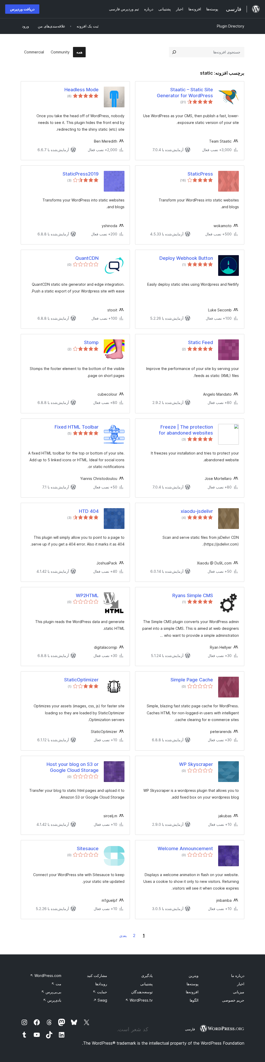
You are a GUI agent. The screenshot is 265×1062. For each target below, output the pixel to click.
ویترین (193, 975)
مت (56, 984)
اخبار (240, 984)
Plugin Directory (230, 26)
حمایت (100, 992)
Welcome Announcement (185, 848)
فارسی (190, 1029)
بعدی (123, 935)
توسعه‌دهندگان (142, 992)
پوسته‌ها (192, 984)
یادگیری (147, 975)
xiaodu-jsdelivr (197, 511)
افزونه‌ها (192, 992)
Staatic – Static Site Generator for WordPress (185, 92)
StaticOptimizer (81, 679)
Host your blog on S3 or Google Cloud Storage (73, 767)
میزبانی (238, 992)
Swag (100, 1000)
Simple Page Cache (192, 679)
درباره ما (237, 975)
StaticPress (200, 174)
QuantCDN (87, 258)
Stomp (91, 342)
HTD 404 (89, 511)
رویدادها (101, 984)
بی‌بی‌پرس (51, 992)
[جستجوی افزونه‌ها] (174, 52)
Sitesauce (88, 848)
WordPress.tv (139, 1000)
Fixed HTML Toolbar (77, 427)
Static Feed (200, 342)
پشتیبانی (146, 984)
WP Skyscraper (196, 764)
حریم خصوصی (233, 1000)
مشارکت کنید (97, 975)
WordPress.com (45, 975)
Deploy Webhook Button (186, 258)
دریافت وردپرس (22, 9)
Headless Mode (81, 89)
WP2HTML (87, 595)
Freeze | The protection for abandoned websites (186, 430)
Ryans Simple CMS (192, 595)
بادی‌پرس (52, 1000)
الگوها (194, 1000)
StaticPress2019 (81, 174)
